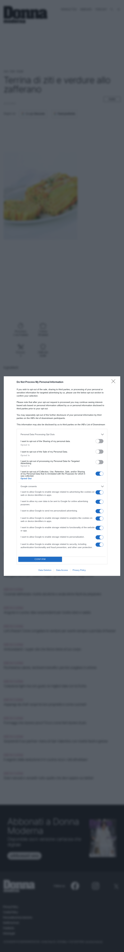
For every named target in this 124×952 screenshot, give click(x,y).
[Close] (114, 382)
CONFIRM (40, 559)
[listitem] (62, 434)
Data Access (62, 570)
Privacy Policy (79, 570)
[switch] (99, 441)
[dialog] (62, 476)
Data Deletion (44, 570)
